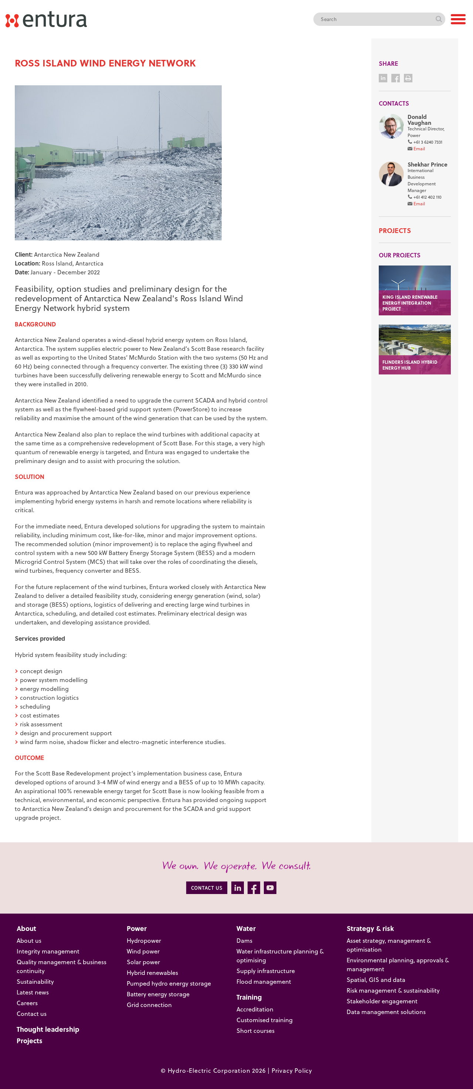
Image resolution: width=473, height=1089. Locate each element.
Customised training (264, 1020)
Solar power (143, 962)
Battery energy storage (158, 994)
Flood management (263, 981)
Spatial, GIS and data (376, 980)
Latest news (33, 992)
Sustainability (35, 981)
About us (29, 940)
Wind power (143, 951)
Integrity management (48, 951)
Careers (27, 1003)
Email (419, 148)
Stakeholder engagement (382, 1001)
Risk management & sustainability (393, 990)
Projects (395, 230)
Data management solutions (386, 1012)
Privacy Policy (292, 1070)
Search (438, 19)
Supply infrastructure (265, 971)
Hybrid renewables (152, 973)
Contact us (32, 1014)
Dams (244, 940)
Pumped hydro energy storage (169, 983)
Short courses (255, 1031)
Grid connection (149, 1005)
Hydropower (144, 940)
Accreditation (254, 1009)
